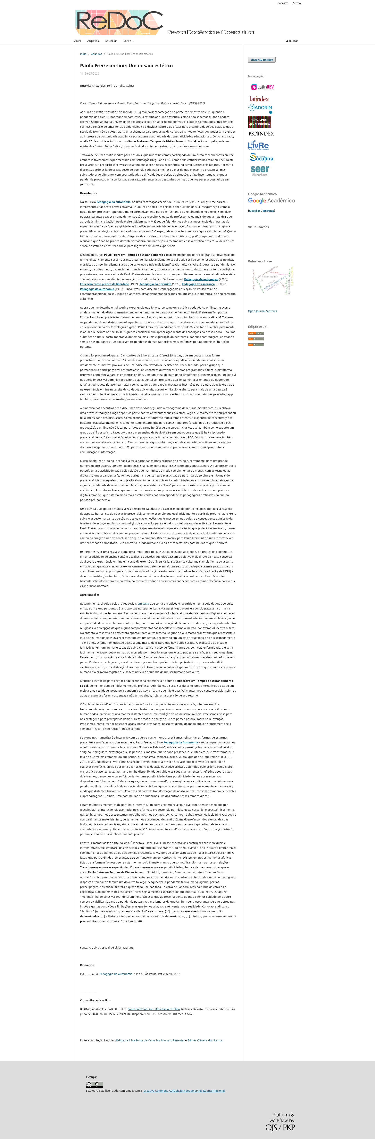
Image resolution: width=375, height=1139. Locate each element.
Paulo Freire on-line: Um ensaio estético (154, 1009)
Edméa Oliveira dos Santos (205, 1040)
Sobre (127, 41)
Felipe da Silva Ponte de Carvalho (138, 1040)
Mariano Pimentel (172, 1040)
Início (83, 54)
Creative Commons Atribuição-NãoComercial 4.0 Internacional (184, 1090)
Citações (254, 211)
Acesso (297, 3)
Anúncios (111, 41)
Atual (77, 41)
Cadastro (283, 3)
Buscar (293, 41)
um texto (143, 603)
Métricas (268, 211)
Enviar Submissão (262, 59)
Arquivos (93, 41)
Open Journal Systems (262, 311)
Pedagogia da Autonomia (180, 742)
